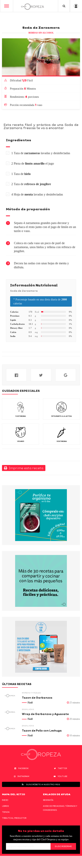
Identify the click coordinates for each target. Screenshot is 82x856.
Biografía (48, 800)
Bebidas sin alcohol (41, 33)
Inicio (5, 800)
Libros (5, 806)
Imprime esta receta (25, 468)
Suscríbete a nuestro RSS (42, 784)
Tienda (6, 812)
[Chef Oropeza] (32, 6)
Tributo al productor (14, 818)
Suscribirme (63, 846)
